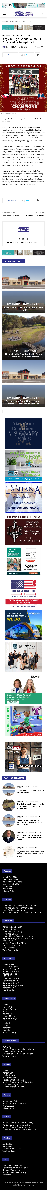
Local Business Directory (13, 910)
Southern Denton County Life (23, 351)
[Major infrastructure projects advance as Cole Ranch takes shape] (8, 852)
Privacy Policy (8, 891)
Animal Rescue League (12, 1165)
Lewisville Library (10, 934)
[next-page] (7, 411)
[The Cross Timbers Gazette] (23, 13)
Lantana (6, 1021)
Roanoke (6, 1030)
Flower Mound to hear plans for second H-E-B (23, 308)
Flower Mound (8, 1016)
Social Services (9, 948)
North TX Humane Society (14, 1172)
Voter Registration (10, 950)
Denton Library (9, 929)
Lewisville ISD (8, 1075)
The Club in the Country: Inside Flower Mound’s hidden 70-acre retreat (23, 355)
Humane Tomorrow (11, 1170)
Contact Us (7, 886)
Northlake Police (10, 988)
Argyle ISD (7, 1070)
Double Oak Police (10, 971)
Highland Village (9, 1018)
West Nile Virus (9, 1056)
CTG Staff (12, 47)
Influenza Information (12, 1051)
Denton (5, 1011)
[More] (37, 54)
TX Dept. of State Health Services (17, 1053)
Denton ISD (7, 1073)
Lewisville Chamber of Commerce (17, 908)
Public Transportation (12, 945)
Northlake (6, 1027)
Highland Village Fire (11, 983)
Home (4, 21)
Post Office (7, 941)
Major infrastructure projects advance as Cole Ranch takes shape (30, 854)
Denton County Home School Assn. (18, 1082)
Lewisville (6, 1023)
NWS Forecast (8, 1146)
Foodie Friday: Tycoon (11, 215)
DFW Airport (8, 1106)
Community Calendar (12, 927)
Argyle (5, 1004)
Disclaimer (7, 888)
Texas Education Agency (13, 1087)
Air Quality (7, 1144)
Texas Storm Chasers (12, 1148)
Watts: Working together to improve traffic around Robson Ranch (30, 837)
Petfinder (6, 1174)
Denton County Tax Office (14, 943)
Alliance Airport (9, 1108)
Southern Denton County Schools (19, 21)
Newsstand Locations (12, 881)
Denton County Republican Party (17, 1127)
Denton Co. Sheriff (10, 969)
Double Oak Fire (9, 974)
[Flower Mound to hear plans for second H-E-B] (23, 289)
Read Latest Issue (10, 879)
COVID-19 (6, 1047)
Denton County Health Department (18, 1049)
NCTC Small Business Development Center (21, 912)
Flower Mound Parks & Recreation (17, 936)
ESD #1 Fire (7, 976)
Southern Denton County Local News (23, 304)
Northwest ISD (9, 1077)
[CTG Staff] (4, 47)
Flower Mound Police (12, 980)
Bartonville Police (10, 967)
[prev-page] (3, 411)
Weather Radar (9, 1151)
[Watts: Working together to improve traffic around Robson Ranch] (8, 836)
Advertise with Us (10, 884)
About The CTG (9, 877)
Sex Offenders (8, 990)
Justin (5, 1025)
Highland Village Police (12, 985)
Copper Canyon (9, 1009)
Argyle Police (8, 964)
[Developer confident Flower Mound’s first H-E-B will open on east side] (23, 383)
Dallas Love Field (10, 1101)
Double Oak (7, 1014)
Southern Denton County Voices (29, 832)
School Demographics (12, 1084)
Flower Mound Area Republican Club (19, 1129)
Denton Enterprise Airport (14, 1103)
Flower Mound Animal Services (16, 1168)
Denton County (9, 1032)
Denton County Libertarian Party (17, 1125)
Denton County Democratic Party (17, 1122)
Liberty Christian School (13, 1080)
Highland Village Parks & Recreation (18, 938)
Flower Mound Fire (10, 978)
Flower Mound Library (12, 931)
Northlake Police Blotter (35, 215)
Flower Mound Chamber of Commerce (19, 905)
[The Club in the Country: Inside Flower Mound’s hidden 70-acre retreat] (23, 336)
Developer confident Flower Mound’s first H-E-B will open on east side (23, 402)
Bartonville (7, 1007)
